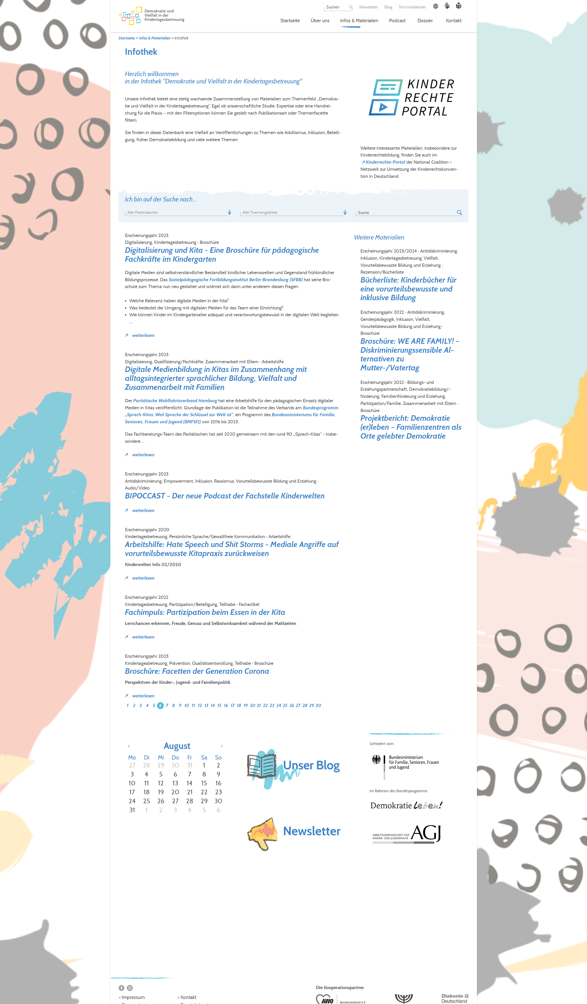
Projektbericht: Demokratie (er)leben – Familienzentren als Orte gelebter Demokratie (411, 426)
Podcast (397, 21)
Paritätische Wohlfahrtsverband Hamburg (175, 400)
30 (318, 705)
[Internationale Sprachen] (436, 7)
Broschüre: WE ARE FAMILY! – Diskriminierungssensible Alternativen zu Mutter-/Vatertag (409, 354)
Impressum (133, 997)
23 (272, 705)
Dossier (425, 21)
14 (213, 705)
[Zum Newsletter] (293, 835)
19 (246, 705)
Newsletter (368, 7)
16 (226, 705)
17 (233, 705)
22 (265, 705)
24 (278, 705)
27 (298, 705)
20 (252, 705)
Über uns (320, 21)
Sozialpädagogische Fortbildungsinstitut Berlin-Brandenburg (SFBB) (236, 279)
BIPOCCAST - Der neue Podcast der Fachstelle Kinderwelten (225, 496)
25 (285, 705)
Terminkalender (412, 7)
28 (304, 705)
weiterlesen (143, 335)
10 (186, 705)
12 (200, 705)
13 (206, 705)
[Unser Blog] (293, 793)
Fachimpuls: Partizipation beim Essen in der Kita (205, 612)
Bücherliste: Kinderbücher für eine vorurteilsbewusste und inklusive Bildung (408, 288)
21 (259, 705)
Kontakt (454, 21)
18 (239, 705)
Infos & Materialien (359, 21)
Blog (388, 7)
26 (291, 705)
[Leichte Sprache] (458, 7)
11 (193, 705)
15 (219, 705)
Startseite (290, 21)
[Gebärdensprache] (447, 7)
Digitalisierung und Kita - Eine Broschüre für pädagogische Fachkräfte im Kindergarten (222, 254)
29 (311, 705)
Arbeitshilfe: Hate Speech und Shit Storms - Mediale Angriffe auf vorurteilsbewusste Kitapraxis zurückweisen (232, 549)
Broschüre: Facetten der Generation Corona (197, 671)
